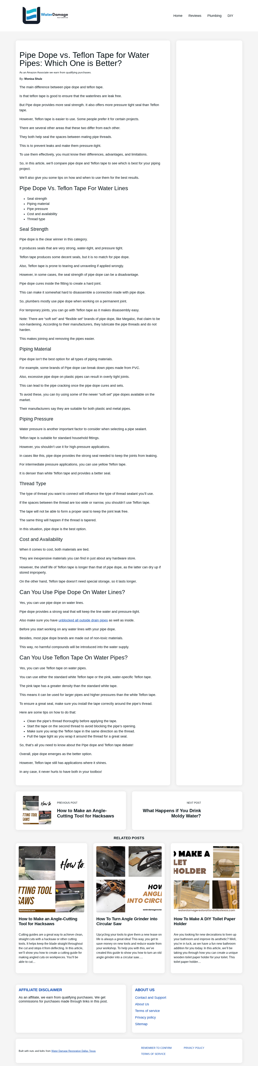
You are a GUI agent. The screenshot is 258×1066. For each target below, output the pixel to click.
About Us (142, 1004)
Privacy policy (145, 1017)
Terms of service (147, 1011)
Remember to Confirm (156, 1048)
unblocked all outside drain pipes (83, 620)
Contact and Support (150, 997)
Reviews (194, 16)
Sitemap (141, 1024)
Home (177, 16)
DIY (230, 16)
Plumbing (214, 16)
